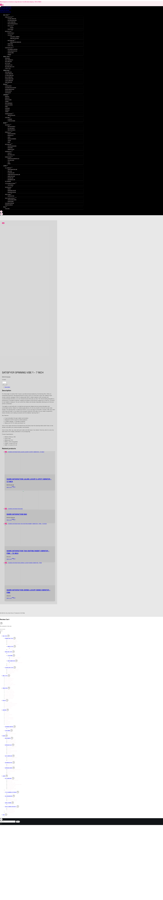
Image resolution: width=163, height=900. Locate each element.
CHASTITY (10, 153)
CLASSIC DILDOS (8, 85)
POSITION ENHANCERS (12, 145)
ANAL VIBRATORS (8, 61)
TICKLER (9, 140)
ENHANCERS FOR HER (12, 190)
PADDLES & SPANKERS (12, 138)
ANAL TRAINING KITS (9, 59)
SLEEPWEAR (7, 108)
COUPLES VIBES (11, 52)
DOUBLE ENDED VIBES (9, 78)
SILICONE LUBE (10, 177)
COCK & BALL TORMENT (14, 36)
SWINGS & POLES (11, 149)
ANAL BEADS (7, 58)
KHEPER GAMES (11, 201)
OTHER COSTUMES (11, 120)
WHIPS (9, 142)
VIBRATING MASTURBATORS (15, 42)
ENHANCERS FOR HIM (12, 192)
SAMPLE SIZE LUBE (11, 176)
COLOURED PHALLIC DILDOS (10, 87)
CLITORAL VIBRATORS (12, 18)
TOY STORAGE (10, 185)
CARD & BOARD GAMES (12, 199)
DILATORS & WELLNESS (12, 20)
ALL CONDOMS (8, 181)
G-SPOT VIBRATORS (9, 80)
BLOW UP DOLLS (11, 32)
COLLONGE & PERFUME (9, 203)
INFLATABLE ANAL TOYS (9, 66)
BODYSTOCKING (8, 99)
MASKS (9, 163)
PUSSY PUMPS (10, 29)
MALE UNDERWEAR (8, 103)
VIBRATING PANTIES (11, 115)
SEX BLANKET (10, 147)
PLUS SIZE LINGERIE (9, 104)
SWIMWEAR (7, 109)
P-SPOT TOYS (10, 45)
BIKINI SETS (7, 98)
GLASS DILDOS (8, 92)
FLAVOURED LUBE (11, 172)
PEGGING (9, 54)
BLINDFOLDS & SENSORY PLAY (13, 158)
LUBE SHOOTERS (11, 195)
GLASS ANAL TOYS (8, 64)
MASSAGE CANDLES (9, 204)
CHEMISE (7, 101)
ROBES (6, 106)
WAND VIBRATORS (8, 82)
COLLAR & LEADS (11, 160)
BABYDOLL (7, 96)
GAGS (9, 161)
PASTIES (11, 27)
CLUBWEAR (10, 119)
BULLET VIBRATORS (9, 77)
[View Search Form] (1, 211)
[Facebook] (1, 5)
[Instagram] (3, 5)
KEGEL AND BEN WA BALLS (13, 23)
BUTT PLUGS (7, 63)
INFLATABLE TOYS (11, 154)
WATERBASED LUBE (11, 179)
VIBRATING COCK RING (14, 38)
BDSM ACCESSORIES (12, 133)
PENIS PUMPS (10, 43)
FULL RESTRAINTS (11, 128)
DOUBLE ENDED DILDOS (9, 89)
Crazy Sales (7, 208)
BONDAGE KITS (10, 135)
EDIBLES (9, 188)
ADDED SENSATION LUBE (12, 169)
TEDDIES (6, 111)
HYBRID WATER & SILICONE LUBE (14, 174)
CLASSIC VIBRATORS (9, 73)
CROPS (9, 137)
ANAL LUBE (10, 171)
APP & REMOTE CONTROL (13, 49)
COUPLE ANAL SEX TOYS (12, 50)
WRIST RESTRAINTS (11, 129)
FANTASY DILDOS (8, 90)
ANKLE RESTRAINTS (11, 126)
